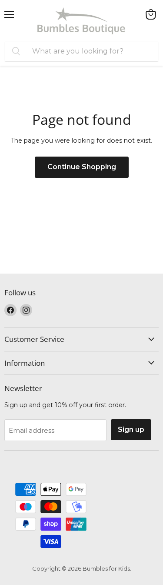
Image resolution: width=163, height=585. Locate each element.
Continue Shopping (81, 167)
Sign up (131, 429)
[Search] (16, 51)
